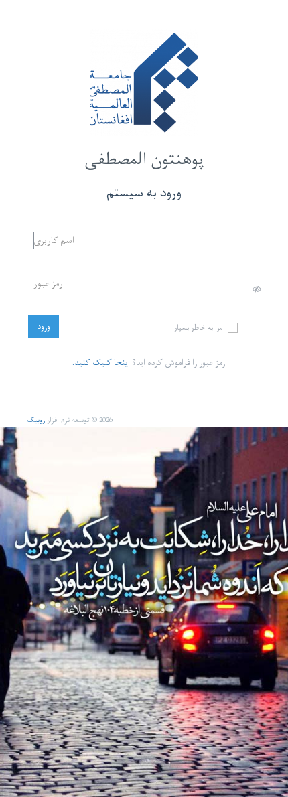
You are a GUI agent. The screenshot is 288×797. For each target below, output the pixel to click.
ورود (43, 326)
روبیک (36, 420)
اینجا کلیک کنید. (101, 363)
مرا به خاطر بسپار (199, 328)
